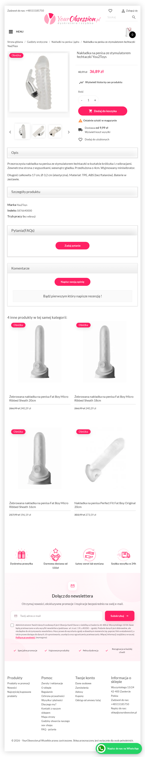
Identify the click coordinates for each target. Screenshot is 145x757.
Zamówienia (82, 687)
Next (68, 131)
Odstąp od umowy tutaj (88, 700)
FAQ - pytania (48, 729)
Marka (11, 204)
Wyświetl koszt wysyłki (97, 132)
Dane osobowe (83, 683)
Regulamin (47, 691)
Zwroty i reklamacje (52, 683)
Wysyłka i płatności (51, 700)
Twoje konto (85, 678)
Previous (9, 131)
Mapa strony (48, 716)
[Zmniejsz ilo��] (81, 100)
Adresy (79, 691)
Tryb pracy (14, 216)
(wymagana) (75, 631)
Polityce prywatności (25, 637)
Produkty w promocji (18, 683)
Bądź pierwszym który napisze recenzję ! (72, 296)
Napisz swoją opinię (72, 281)
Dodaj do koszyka (103, 111)
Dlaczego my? (48, 704)
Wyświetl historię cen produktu (100, 82)
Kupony (79, 696)
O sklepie (46, 687)
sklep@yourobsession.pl (124, 712)
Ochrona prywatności (52, 696)
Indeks (11, 210)
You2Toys (22, 204)
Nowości (12, 687)
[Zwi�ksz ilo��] (95, 100)
